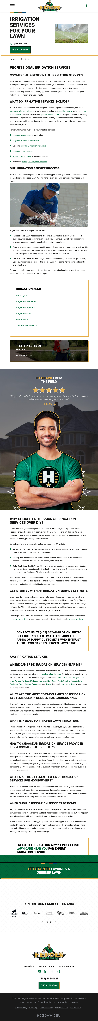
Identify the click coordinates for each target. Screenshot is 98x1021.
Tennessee (36, 684)
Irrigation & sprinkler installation (26, 140)
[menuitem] (49, 295)
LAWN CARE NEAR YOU (32, 848)
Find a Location (20, 50)
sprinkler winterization (49, 114)
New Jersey (52, 681)
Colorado (61, 677)
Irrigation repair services (23, 151)
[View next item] (55, 922)
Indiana (82, 677)
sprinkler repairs (65, 111)
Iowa (12, 681)
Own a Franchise (65, 966)
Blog (51, 966)
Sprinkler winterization (22, 156)
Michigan (34, 681)
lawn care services (75, 619)
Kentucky (25, 681)
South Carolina (25, 684)
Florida (68, 677)
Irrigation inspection (21, 135)
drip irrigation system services (34, 162)
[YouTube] (39, 971)
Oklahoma (14, 684)
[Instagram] (58, 971)
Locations (29, 966)
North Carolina (64, 681)
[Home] (50, 6)
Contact (42, 966)
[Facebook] (52, 971)
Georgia (75, 677)
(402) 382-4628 (20, 43)
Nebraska (43, 681)
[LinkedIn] (45, 971)
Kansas (18, 681)
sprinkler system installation (21, 111)
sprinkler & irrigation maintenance (34, 146)
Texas (48, 684)
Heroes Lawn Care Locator (50, 674)
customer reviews (20, 619)
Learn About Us (24, 356)
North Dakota (76, 681)
